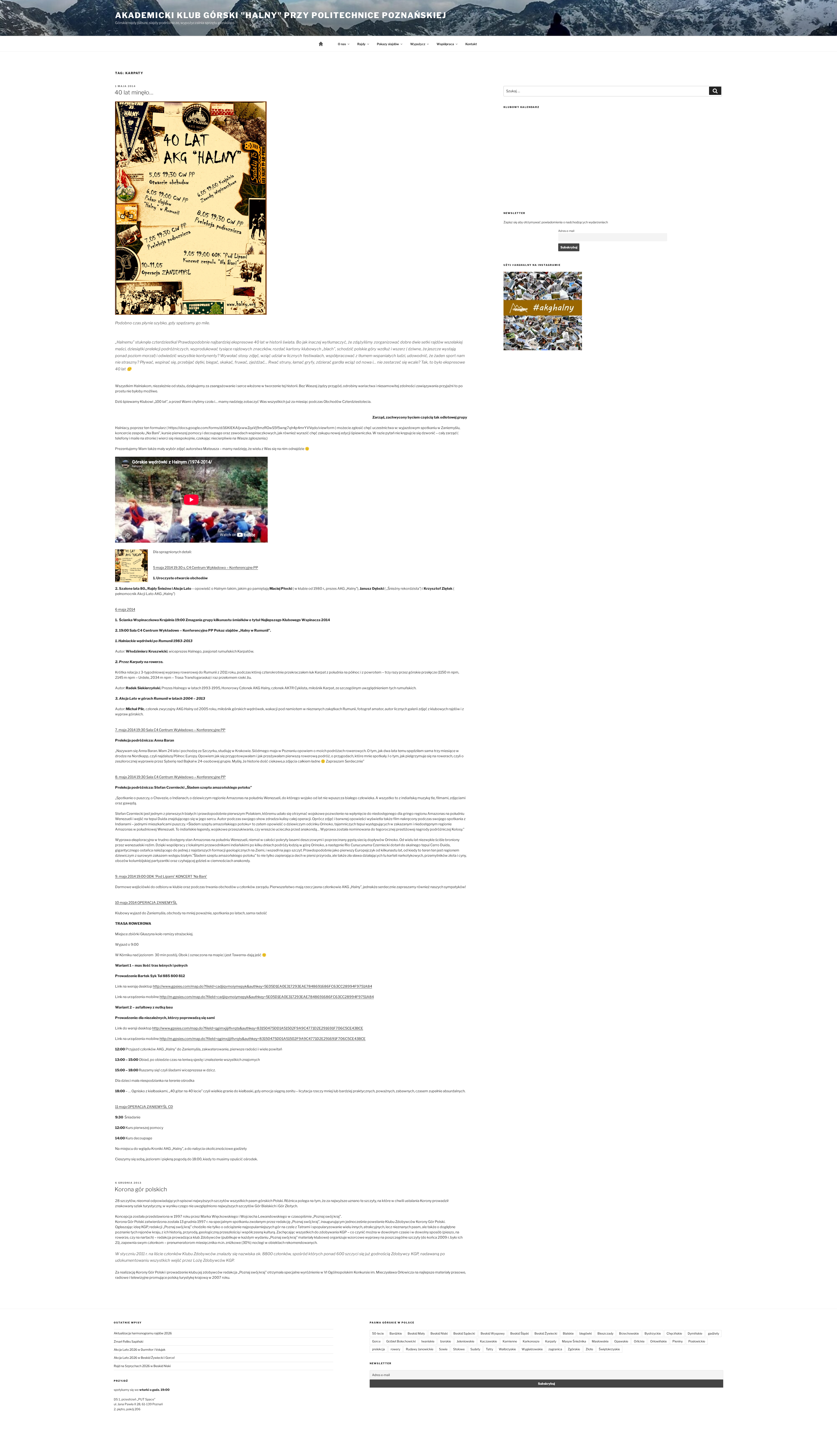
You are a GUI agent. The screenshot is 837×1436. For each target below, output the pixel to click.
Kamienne (510, 1341)
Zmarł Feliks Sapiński (128, 1341)
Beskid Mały (416, 1333)
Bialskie (568, 1333)
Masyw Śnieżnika (574, 1341)
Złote (589, 1349)
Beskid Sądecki (464, 1333)
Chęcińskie (674, 1333)
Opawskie (621, 1341)
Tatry (489, 1349)
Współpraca (445, 44)
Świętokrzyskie (609, 1349)
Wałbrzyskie (507, 1349)
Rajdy (361, 44)
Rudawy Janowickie (419, 1349)
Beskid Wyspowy (493, 1333)
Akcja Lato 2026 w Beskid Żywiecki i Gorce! (144, 1357)
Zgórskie (574, 1349)
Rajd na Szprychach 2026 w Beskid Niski (142, 1366)
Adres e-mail (566, 230)
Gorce (376, 1341)
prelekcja (378, 1349)
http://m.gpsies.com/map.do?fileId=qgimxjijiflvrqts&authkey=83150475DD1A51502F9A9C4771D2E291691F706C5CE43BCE (263, 1039)
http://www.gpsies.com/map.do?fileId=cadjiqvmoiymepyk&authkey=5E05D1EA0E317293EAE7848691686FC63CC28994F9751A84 (262, 986)
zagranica (555, 1349)
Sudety (475, 1349)
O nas (342, 44)
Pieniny (677, 1341)
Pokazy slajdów (388, 44)
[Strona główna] (324, 44)
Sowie (443, 1349)
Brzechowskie (629, 1333)
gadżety (713, 1333)
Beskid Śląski (519, 1333)
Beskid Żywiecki (545, 1333)
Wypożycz (417, 44)
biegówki (585, 1333)
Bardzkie (396, 1333)
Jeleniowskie (465, 1341)
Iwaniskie (427, 1341)
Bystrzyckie (653, 1333)
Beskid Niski (439, 1333)
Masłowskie (600, 1341)
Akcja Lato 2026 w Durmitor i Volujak (139, 1349)
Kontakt (471, 44)
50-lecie (378, 1333)
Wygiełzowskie (532, 1349)
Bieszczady (605, 1333)
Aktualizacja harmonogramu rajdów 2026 (143, 1333)
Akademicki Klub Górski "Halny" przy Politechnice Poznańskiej (280, 15)
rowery (395, 1349)
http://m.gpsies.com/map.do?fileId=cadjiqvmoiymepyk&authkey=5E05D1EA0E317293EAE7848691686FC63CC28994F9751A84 (267, 997)
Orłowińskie (658, 1341)
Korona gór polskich (141, 1189)
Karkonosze (531, 1341)
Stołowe (459, 1349)
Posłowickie (696, 1341)
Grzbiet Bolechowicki (401, 1341)
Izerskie (445, 1341)
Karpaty (550, 1341)
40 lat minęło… (134, 92)
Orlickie (639, 1341)
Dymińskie (695, 1333)
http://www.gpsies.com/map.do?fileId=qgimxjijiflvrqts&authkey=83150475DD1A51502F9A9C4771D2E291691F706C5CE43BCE (257, 1028)
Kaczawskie (488, 1341)
